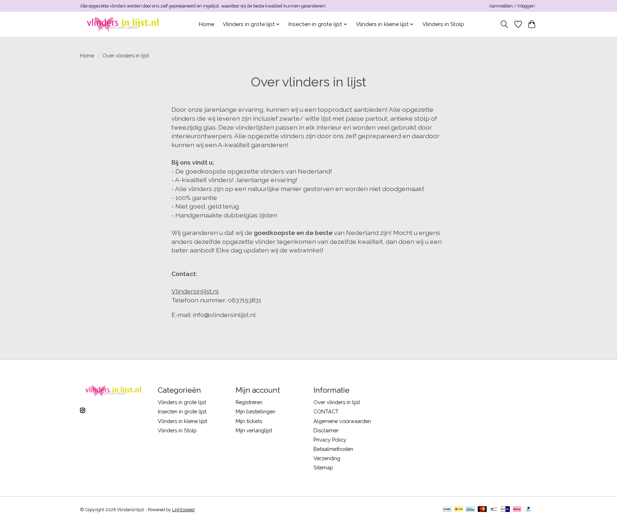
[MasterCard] (482, 509)
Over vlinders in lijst (336, 402)
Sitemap (323, 467)
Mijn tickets (249, 421)
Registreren (249, 402)
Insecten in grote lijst (182, 411)
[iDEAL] (458, 509)
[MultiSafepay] (470, 509)
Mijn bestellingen (255, 411)
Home (206, 24)
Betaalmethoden (333, 449)
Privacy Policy (329, 440)
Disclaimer (325, 430)
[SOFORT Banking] (517, 509)
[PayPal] (528, 509)
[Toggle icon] (504, 24)
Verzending (326, 458)
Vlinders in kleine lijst (182, 421)
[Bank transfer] (447, 509)
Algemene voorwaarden (342, 421)
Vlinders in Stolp (443, 24)
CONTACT (325, 411)
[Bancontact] (494, 509)
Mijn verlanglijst (254, 430)
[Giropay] (505, 509)
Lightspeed (183, 509)
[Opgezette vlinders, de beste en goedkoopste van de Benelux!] (123, 24)
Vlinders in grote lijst (182, 402)
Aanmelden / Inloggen (512, 6)
